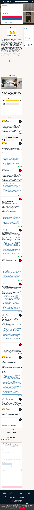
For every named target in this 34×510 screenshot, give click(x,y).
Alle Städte (3, 492)
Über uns (21, 492)
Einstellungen (16, 492)
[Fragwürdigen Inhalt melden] (21, 166)
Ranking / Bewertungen (13, 497)
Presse (21, 493)
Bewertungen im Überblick (8, 22)
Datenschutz (11, 492)
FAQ (10, 496)
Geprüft (21, 133)
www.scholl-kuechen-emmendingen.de (10, 14)
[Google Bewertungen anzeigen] (6, 140)
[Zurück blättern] (1, 83)
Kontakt (21, 496)
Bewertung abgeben (16, 22)
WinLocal (28, 493)
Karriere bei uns (29, 496)
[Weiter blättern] (22, 83)
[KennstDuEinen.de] (6, 1)
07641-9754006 (7, 13)
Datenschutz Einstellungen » (11, 446)
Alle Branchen (4, 493)
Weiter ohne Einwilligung (13, 508)
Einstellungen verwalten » (29, 507)
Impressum (29, 492)
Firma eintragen (4, 496)
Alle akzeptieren (21, 508)
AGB (10, 493)
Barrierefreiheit (22, 497)
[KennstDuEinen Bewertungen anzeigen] (4, 140)
